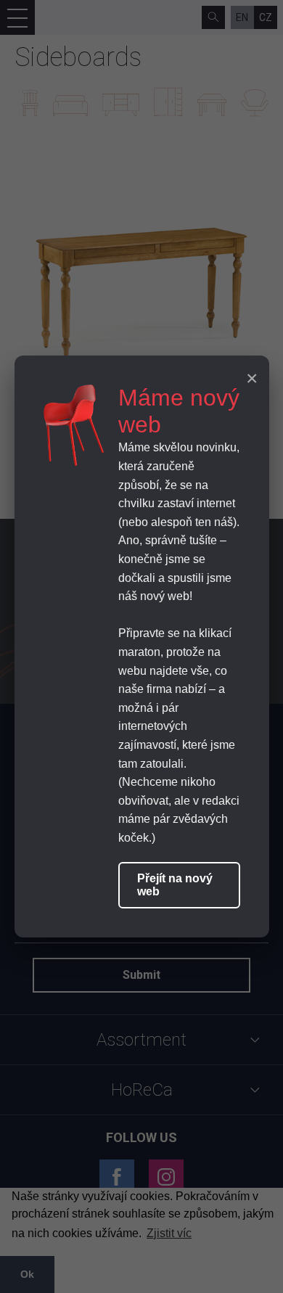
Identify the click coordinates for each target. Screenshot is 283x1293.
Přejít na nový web (175, 885)
